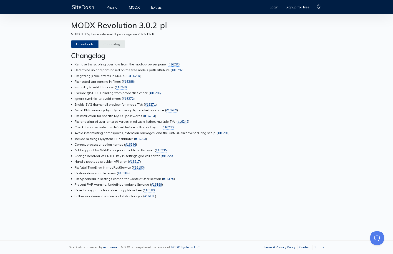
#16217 (134, 161)
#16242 (182, 122)
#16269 (171, 110)
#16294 (134, 76)
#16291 (223, 133)
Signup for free (298, 7)
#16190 (138, 167)
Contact (305, 247)
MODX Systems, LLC (185, 247)
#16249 (121, 87)
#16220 (167, 156)
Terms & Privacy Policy (279, 247)
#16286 (155, 93)
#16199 (156, 184)
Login (274, 7)
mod (110, 247)
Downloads (84, 44)
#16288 (128, 82)
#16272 (128, 99)
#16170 (149, 196)
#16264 (149, 116)
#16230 (168, 127)
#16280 (174, 64)
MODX (134, 7)
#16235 (161, 150)
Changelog (111, 44)
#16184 (123, 173)
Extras (156, 7)
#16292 (177, 70)
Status (319, 247)
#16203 (140, 139)
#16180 (149, 190)
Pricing (111, 7)
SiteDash (83, 7)
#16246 (130, 144)
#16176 (168, 179)
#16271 (150, 104)
